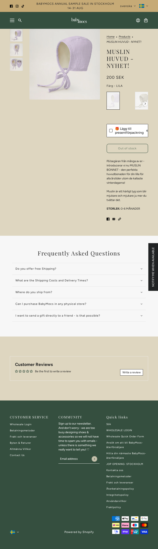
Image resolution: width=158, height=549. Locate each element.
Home (111, 36)
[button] (119, 219)
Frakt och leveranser (23, 436)
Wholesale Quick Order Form (125, 436)
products (124, 36)
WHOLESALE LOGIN (119, 430)
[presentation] (145, 103)
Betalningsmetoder (22, 430)
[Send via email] (114, 219)
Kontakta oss (114, 470)
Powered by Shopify (79, 532)
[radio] (113, 101)
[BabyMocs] (79, 20)
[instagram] (17, 6)
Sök (108, 424)
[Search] (20, 20)
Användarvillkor (116, 501)
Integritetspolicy (117, 494)
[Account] (138, 20)
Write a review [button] (131, 372)
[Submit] (94, 459)
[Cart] (146, 20)
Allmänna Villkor (20, 449)
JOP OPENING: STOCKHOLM (124, 464)
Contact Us (17, 455)
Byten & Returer (20, 442)
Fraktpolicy (113, 507)
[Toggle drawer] (12, 20)
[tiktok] (23, 6)
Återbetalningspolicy (120, 488)
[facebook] (11, 6)
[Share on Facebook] (108, 219)
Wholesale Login (21, 424)
